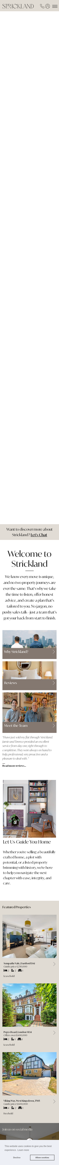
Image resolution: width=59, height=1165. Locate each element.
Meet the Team (15, 726)
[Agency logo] (23, 4)
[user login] (48, 7)
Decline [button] (16, 1157)
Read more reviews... (14, 765)
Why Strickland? (16, 652)
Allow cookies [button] (42, 1157)
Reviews (10, 683)
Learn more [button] (23, 1150)
